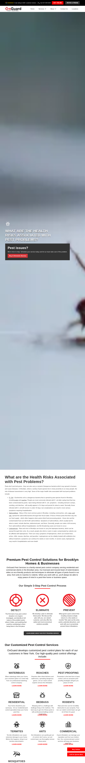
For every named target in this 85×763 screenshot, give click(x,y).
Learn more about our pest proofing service (42, 633)
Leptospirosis (13, 528)
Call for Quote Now (76, 754)
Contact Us (64, 9)
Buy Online (57, 3)
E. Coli (11, 497)
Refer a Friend (72, 3)
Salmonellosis (13, 513)
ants (16, 500)
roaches (24, 500)
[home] (13, 8)
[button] (42, 9)
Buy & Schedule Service (17, 256)
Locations (75, 9)
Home (32, 9)
